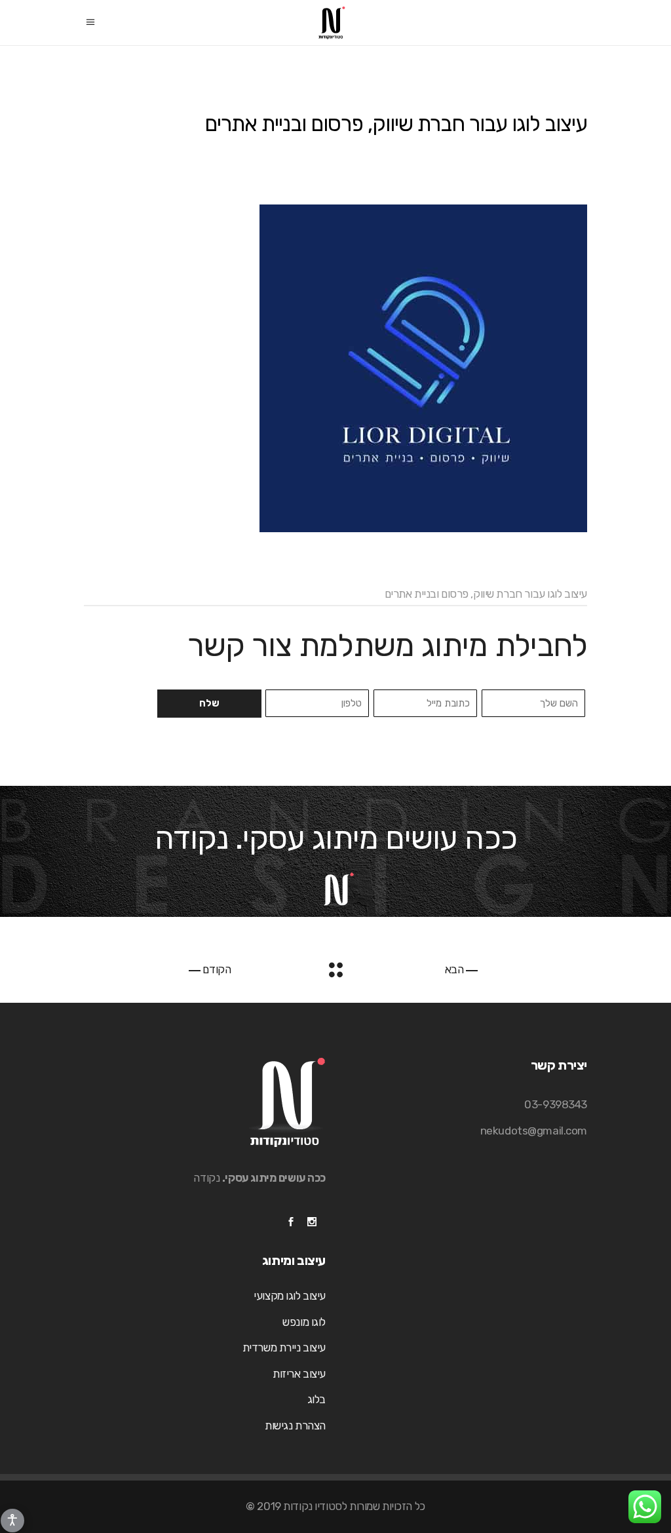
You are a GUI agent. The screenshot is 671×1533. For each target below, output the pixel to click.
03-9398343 (555, 1104)
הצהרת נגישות (295, 1425)
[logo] (335, 368)
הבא (455, 969)
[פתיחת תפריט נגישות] (12, 1520)
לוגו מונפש (304, 1322)
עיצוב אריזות (299, 1373)
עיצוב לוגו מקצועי (290, 1295)
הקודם (216, 969)
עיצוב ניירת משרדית (284, 1347)
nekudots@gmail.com (533, 1130)
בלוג (316, 1399)
